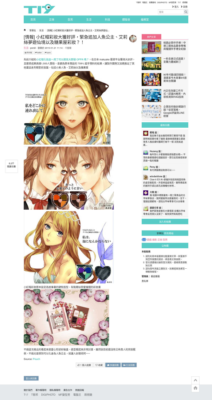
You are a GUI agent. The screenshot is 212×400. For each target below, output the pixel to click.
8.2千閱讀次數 (11, 165)
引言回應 (130, 364)
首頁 (33, 19)
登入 (176, 6)
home (195, 388)
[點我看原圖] (67, 107)
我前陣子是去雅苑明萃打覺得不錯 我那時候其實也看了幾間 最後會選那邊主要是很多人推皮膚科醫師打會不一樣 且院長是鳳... (164, 140)
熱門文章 (151, 36)
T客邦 (138, 2)
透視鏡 (184, 2)
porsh (33, 47)
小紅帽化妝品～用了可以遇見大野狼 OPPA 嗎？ (62, 59)
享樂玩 (32, 30)
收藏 (100, 364)
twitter (39, 52)
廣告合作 (67, 389)
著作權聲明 (41, 389)
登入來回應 (31, 378)
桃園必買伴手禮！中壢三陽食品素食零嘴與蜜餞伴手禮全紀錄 (174, 46)
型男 (70, 19)
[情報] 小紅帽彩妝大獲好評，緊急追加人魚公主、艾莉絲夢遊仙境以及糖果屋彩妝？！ (75, 39)
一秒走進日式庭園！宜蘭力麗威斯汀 (174, 60)
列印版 (29, 52)
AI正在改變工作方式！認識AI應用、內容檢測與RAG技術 (174, 94)
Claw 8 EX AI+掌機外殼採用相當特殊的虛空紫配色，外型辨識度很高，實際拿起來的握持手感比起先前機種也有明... (165, 182)
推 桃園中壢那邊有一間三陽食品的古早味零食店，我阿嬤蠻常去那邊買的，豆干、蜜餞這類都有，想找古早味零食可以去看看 (165, 198)
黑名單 (145, 280)
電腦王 (144, 2)
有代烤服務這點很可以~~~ (162, 169)
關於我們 (28, 389)
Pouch (36, 359)
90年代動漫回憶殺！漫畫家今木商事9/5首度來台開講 (175, 78)
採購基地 (152, 2)
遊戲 (149, 239)
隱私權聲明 (55, 389)
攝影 (154, 239)
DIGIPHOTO (162, 2)
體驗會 (126, 19)
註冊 (185, 6)
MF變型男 (172, 2)
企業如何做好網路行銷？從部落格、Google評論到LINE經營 (174, 111)
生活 (89, 19)
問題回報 (79, 389)
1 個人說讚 (85, 364)
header (195, 380)
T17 (39, 8)
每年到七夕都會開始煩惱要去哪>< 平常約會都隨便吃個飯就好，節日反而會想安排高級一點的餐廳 (165, 157)
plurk (49, 52)
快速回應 (114, 364)
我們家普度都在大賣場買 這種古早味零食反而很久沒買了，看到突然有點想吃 (164, 212)
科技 (107, 19)
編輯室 (145, 19)
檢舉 (68, 47)
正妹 (51, 19)
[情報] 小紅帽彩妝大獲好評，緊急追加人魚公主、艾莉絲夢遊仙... (78, 30)
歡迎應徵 (155, 276)
